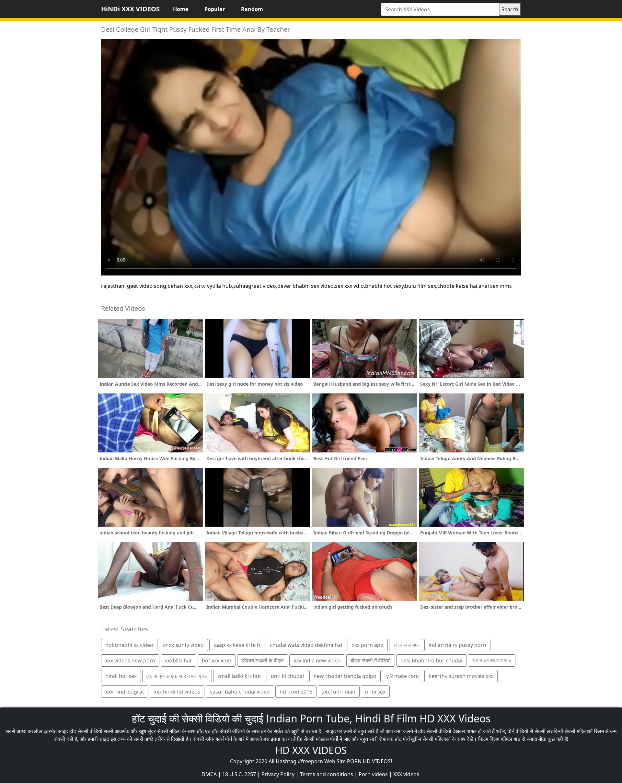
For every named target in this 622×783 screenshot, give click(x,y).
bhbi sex (375, 691)
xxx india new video (317, 660)
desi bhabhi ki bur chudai (431, 660)
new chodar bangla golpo (345, 676)
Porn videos (373, 774)
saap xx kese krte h (236, 645)
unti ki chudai (287, 676)
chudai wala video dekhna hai (306, 645)
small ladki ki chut (239, 676)
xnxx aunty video (183, 645)
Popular (214, 9)
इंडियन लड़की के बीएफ (262, 660)
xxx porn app (368, 645)
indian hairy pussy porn (457, 645)
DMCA (209, 774)
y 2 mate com (402, 676)
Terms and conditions (326, 774)
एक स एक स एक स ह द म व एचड (177, 676)
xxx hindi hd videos (177, 691)
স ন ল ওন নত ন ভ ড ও (491, 660)
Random (252, 9)
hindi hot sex (121, 676)
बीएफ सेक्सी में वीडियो (371, 660)
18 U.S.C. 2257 (239, 774)
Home (180, 9)
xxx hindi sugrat (124, 691)
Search (509, 9)
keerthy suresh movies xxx (461, 676)
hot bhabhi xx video (129, 645)
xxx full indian (338, 691)
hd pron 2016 (296, 691)
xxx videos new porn (130, 660)
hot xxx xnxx (217, 660)
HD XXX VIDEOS (311, 750)
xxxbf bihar (178, 660)
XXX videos (406, 774)
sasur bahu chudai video (240, 691)
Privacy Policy (277, 774)
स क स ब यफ (406, 645)
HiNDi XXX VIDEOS (130, 9)
